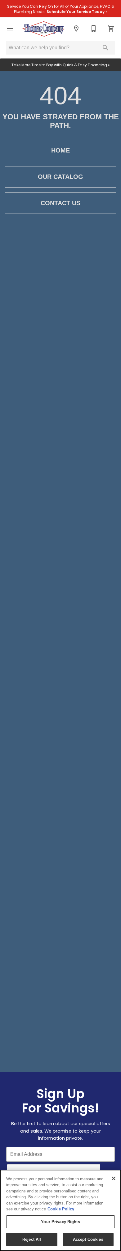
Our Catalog (60, 176)
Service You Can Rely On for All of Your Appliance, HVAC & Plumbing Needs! (60, 9)
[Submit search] (105, 47)
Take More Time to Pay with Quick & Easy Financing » (60, 65)
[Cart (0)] (111, 28)
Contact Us (60, 203)
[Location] (76, 28)
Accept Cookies (88, 1239)
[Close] (113, 1178)
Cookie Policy (60, 1209)
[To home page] (43, 29)
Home (60, 150)
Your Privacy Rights (60, 1221)
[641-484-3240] (93, 28)
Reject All (31, 1239)
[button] (9, 28)
